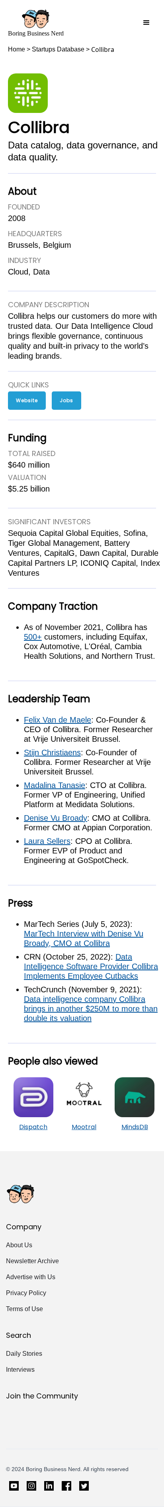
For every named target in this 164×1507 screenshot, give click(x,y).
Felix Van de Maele (57, 719)
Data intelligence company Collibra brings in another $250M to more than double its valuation (91, 1009)
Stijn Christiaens (52, 752)
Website (27, 400)
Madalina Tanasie (54, 785)
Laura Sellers (47, 841)
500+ (33, 636)
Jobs (66, 400)
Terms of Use (24, 1309)
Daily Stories (24, 1353)
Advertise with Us (30, 1277)
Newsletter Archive (32, 1261)
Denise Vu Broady (55, 818)
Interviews (20, 1369)
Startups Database (58, 49)
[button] (146, 22)
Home (16, 49)
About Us (19, 1245)
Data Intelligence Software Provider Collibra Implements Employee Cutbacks (91, 966)
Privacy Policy (26, 1293)
